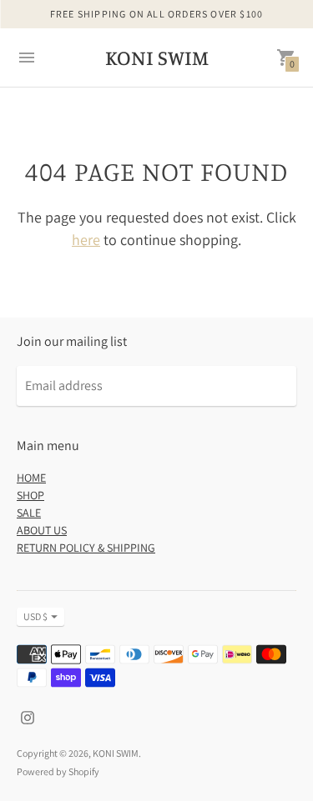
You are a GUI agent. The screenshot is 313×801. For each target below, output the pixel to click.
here (86, 239)
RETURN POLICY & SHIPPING (86, 547)
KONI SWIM (116, 753)
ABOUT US (42, 530)
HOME (31, 477)
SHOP (30, 495)
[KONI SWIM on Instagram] (27, 716)
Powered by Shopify (58, 771)
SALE (29, 512)
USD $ (35, 616)
